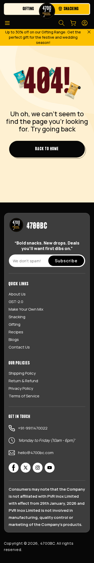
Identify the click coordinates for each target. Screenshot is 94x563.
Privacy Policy (21, 388)
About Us (17, 294)
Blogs (14, 339)
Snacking (17, 317)
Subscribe (66, 261)
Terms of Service (24, 396)
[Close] (89, 32)
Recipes (16, 332)
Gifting (14, 324)
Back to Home (47, 149)
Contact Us (19, 347)
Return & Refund (23, 381)
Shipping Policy (22, 373)
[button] (7, 23)
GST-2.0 (16, 301)
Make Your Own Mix (26, 309)
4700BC (47, 543)
